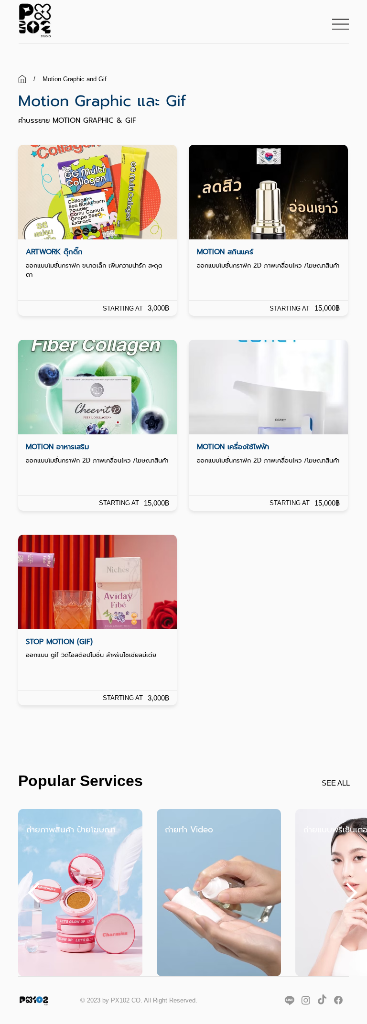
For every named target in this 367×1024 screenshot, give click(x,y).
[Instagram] (306, 1000)
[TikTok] (322, 1000)
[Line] (289, 1000)
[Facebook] (338, 1000)
